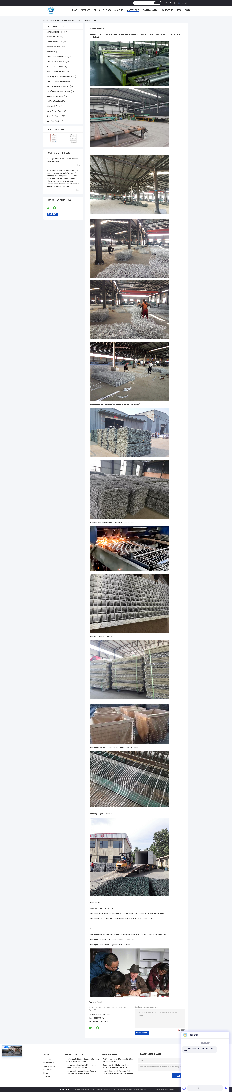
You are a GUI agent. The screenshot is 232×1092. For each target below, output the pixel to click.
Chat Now (169, 3)
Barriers (50, 52)
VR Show (107, 10)
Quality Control (150, 10)
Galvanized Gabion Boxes (57, 57)
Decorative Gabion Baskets (58, 86)
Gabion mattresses (55, 42)
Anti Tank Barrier (53, 121)
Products (85, 10)
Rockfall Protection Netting (58, 91)
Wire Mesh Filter (53, 106)
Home (74, 10)
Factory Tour (133, 10)
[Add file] (184, 1088)
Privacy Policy (65, 1089)
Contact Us (167, 10)
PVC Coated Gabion (55, 66)
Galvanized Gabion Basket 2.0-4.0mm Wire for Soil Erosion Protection (81, 1066)
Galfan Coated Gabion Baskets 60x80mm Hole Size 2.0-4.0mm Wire (82, 1060)
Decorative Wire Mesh (56, 47)
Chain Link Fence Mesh (56, 81)
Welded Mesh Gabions (56, 71)
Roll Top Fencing (54, 101)
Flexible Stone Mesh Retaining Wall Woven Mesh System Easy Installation (118, 1072)
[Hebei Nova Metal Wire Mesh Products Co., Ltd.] (51, 10)
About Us (118, 10)
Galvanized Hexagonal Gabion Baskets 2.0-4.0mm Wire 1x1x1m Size (81, 1072)
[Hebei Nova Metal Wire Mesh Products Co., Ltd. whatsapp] (56, 208)
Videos (97, 10)
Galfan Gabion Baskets (56, 61)
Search (157, 3)
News (179, 10)
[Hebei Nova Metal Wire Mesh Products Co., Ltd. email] (50, 208)
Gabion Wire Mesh (54, 37)
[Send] (226, 1088)
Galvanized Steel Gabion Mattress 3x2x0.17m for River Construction (116, 1066)
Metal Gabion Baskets (56, 32)
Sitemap (47, 1076)
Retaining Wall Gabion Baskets (59, 76)
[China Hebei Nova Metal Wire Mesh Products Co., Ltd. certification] (53, 138)
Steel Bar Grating (54, 116)
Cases (187, 10)
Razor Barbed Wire (54, 111)
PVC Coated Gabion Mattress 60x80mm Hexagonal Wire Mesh (118, 1060)
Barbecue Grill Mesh (55, 96)
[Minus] (226, 1034)
